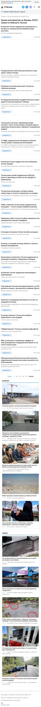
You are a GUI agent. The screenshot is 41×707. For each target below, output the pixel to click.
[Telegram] (23, 7)
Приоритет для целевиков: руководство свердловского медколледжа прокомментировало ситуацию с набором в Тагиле (19, 434)
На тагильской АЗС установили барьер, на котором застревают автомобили (19, 559)
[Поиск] (34, 7)
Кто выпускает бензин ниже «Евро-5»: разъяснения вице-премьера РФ (19, 649)
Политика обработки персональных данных (14, 697)
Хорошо (36, 2)
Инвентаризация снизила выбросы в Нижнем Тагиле (19, 495)
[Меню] (39, 7)
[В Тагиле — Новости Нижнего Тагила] (10, 7)
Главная (3, 16)
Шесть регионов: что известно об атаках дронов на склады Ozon (19, 589)
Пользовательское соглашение (10, 700)
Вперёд (31, 376)
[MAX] (30, 7)
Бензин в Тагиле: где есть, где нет (14, 11)
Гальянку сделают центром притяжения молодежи (19, 406)
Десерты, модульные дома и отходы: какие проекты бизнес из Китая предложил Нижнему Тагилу (19, 466)
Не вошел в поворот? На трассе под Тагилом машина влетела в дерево (19, 679)
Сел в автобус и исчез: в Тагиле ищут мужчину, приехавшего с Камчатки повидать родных (17, 523)
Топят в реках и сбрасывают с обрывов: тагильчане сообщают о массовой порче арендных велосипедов (19, 620)
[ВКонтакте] (26, 7)
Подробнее (10, 2)
